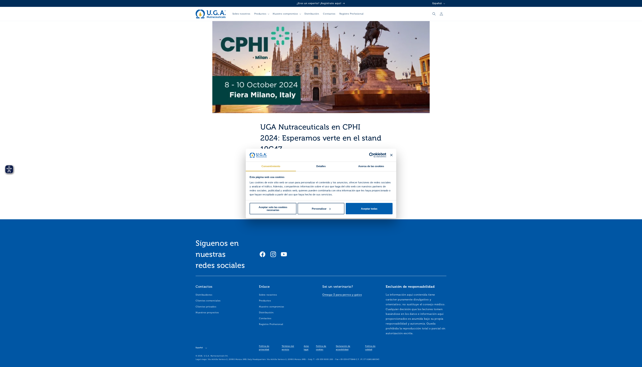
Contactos (265, 318)
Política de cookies (321, 348)
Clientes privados (206, 306)
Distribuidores (204, 294)
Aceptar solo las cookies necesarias (273, 208)
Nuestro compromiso (271, 306)
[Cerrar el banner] (391, 155)
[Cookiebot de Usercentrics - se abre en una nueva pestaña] (371, 155)
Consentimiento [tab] (270, 166)
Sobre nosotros (268, 294)
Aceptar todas (369, 208)
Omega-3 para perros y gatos (342, 294)
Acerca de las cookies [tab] (371, 166)
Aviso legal (306, 348)
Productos (265, 300)
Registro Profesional (271, 324)
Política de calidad (370, 348)
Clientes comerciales (208, 300)
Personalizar (319, 208)
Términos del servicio (288, 348)
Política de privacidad (264, 348)
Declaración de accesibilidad (343, 348)
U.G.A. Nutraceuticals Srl (216, 356)
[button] (261, 13)
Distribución (266, 312)
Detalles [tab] (321, 166)
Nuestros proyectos (207, 312)
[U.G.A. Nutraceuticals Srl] (210, 14)
